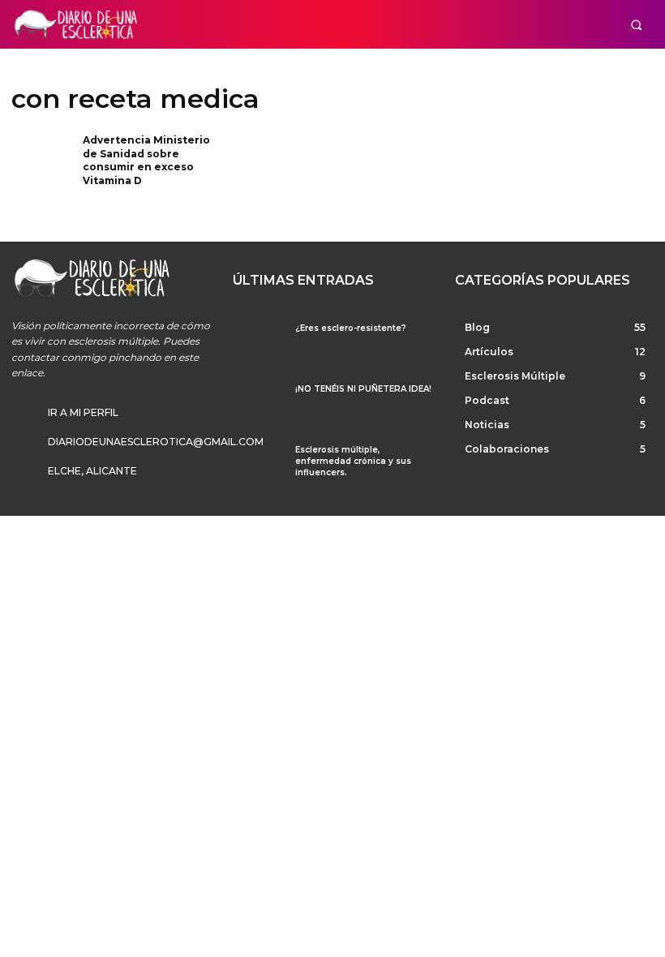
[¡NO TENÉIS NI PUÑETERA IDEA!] (257, 403)
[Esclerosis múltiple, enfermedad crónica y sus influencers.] (257, 464)
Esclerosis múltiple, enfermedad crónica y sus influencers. (353, 461)
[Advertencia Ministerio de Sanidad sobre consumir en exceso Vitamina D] (41, 161)
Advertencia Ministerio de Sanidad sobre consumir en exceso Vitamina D (146, 160)
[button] (636, 24)
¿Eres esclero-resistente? (350, 328)
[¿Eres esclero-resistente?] (257, 342)
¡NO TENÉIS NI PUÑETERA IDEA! (363, 389)
